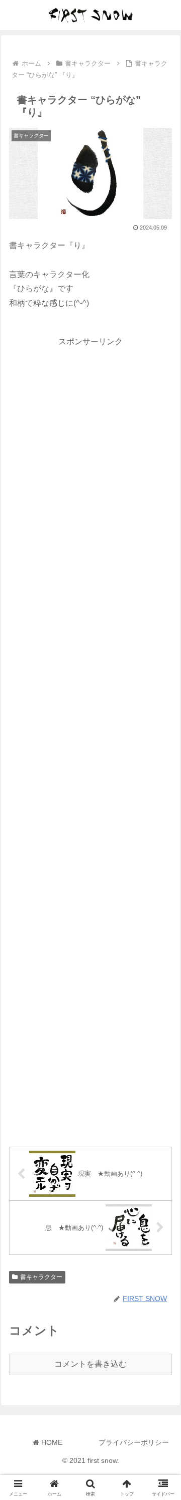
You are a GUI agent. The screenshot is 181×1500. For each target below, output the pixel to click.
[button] (161, 1295)
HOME (50, 1442)
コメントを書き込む (90, 1364)
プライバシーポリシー (134, 1442)
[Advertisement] (90, 738)
